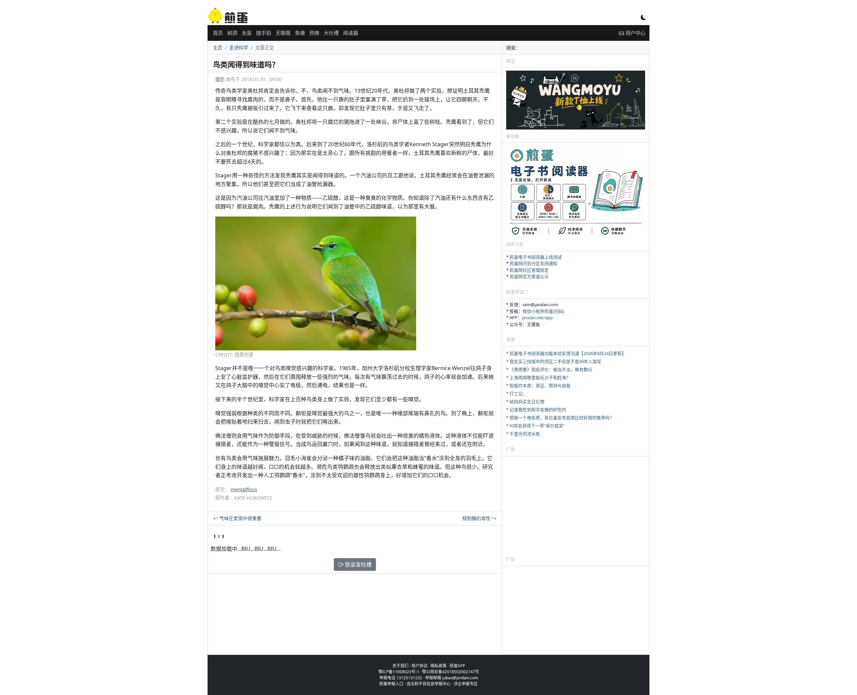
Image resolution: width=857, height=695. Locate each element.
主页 (217, 48)
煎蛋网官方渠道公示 (529, 276)
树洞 (232, 32)
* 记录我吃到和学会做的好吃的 (536, 410)
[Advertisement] (575, 506)
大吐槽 (331, 32)
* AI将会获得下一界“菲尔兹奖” (535, 426)
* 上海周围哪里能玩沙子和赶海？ (538, 377)
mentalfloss (244, 489)
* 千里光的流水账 (523, 434)
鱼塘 (300, 32)
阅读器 (350, 32)
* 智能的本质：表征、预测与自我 (538, 385)
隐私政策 (439, 666)
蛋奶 (220, 79)
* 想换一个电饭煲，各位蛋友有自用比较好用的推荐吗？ (560, 418)
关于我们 (400, 666)
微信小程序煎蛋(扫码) (543, 311)
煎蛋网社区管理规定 (529, 270)
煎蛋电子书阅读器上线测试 (536, 257)
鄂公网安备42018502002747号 (450, 672)
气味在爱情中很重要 (239, 518)
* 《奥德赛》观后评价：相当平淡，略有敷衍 (549, 369)
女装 (247, 32)
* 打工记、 (516, 393)
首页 (218, 32)
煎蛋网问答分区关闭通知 (533, 263)
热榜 (314, 32)
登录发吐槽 (357, 564)
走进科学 (238, 48)
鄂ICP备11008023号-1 (398, 672)
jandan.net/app (537, 318)
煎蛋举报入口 (391, 684)
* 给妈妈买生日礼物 (525, 402)
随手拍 (263, 32)
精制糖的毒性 (477, 518)
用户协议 (419, 666)
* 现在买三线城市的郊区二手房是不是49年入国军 (553, 361)
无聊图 (283, 32)
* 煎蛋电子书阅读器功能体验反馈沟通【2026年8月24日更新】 (566, 353)
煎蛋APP (457, 666)
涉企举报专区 (466, 684)
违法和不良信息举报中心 (428, 684)
